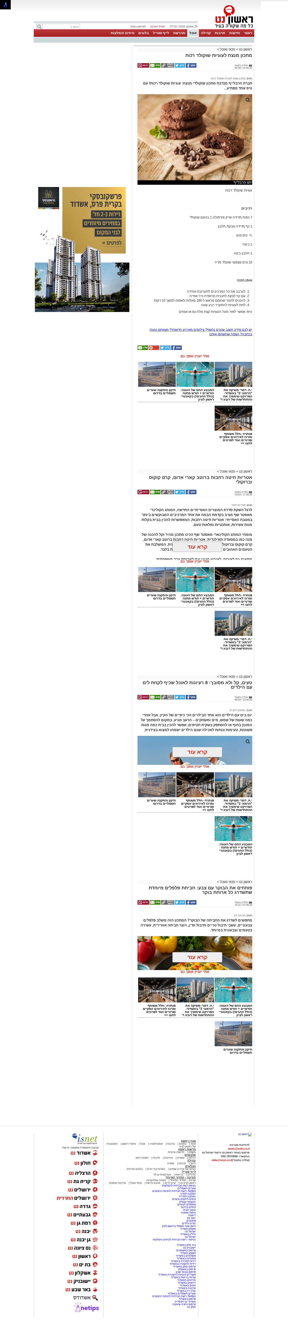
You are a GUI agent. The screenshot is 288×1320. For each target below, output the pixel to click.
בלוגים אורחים (135, 1169)
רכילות (192, 1157)
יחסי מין (191, 1218)
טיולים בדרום (188, 1207)
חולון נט (191, 1307)
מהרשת (179, 33)
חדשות (234, 33)
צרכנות (171, 1143)
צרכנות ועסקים (117, 1182)
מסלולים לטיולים (186, 1204)
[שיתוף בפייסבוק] (190, 66)
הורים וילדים (189, 1223)
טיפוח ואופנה (188, 1212)
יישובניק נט (189, 1247)
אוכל (193, 33)
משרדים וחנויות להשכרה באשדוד (177, 1274)
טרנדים (191, 1174)
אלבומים (190, 1155)
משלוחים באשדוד (186, 1255)
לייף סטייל (161, 33)
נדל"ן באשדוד (188, 1234)
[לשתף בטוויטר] (179, 66)
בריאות (179, 1174)
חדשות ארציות (176, 1152)
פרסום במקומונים (186, 1250)
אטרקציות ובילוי (162, 1174)
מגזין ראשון (188, 1141)
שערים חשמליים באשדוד (182, 1293)
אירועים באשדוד (186, 1280)
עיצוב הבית (189, 1209)
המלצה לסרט (188, 1193)
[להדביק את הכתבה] (153, 349)
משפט (192, 1152)
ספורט (180, 1157)
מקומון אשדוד (188, 1228)
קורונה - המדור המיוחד (180, 1177)
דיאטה (192, 1215)
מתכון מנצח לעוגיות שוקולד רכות (228, 78)
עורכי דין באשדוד (186, 1290)
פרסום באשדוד (187, 1298)
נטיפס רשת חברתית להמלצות (179, 1185)
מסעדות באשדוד (186, 1258)
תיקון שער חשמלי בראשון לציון (179, 1226)
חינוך (193, 1163)
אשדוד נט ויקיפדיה (185, 1301)
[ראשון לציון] (226, 28)
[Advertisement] (82, 110)
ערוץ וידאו (170, 1182)
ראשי (248, 33)
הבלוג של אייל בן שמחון (182, 1169)
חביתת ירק (239, 915)
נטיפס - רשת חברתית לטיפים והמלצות (174, 1239)
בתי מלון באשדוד (186, 1245)
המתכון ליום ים (237, 710)
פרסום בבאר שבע (186, 1271)
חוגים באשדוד (188, 1285)
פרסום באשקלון (187, 1269)
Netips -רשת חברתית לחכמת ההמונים (174, 1191)
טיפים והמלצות (122, 33)
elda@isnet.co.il (222, 1160)
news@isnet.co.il (239, 1148)
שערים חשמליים (186, 1188)
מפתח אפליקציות (156, 1180)
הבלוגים (190, 1166)
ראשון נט (245, 49)
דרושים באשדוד (187, 1282)
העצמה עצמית (187, 1201)
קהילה (206, 33)
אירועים (168, 1157)
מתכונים (191, 1220)
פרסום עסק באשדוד (184, 1266)
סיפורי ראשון (129, 1143)
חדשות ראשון (187, 1149)
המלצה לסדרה (187, 1196)
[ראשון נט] (245, 1134)
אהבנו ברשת (153, 1182)
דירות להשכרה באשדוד (182, 1263)
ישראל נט (190, 1231)
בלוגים (143, 33)
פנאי (193, 1143)
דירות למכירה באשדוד (183, 1261)
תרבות (220, 33)
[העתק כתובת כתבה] (167, 66)
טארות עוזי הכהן (156, 1169)
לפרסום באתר (138, 26)
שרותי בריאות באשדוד (183, 1277)
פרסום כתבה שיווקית (184, 1304)
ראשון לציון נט (188, 1182)
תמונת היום (142, 1157)
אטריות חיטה (238, 505)
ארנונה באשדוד (187, 1288)
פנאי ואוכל (227, 49)
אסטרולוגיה (156, 1143)
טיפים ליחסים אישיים (183, 1199)
